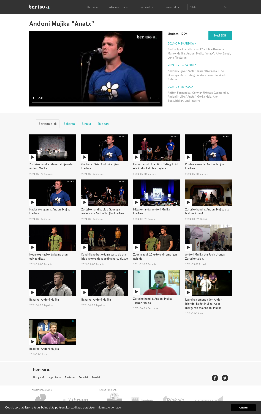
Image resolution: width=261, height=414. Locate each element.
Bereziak (83, 377)
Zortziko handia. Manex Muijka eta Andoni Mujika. (50, 166)
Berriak (96, 377)
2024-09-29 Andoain (182, 43)
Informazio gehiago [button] (109, 407)
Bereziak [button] (171, 7)
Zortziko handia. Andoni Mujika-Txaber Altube (153, 300)
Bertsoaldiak (48, 124)
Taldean (103, 124)
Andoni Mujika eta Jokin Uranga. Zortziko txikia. (205, 256)
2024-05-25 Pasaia (180, 86)
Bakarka (69, 124)
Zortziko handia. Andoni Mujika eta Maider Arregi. (207, 211)
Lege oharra (54, 377)
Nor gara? (38, 377)
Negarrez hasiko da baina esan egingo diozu (48, 256)
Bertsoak (70, 377)
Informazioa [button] (117, 7)
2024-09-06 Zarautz (182, 65)
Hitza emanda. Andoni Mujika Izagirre (151, 211)
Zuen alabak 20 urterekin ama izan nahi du (155, 256)
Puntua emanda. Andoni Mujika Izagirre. (204, 166)
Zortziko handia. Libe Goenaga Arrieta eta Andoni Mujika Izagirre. (103, 211)
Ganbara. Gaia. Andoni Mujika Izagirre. (100, 166)
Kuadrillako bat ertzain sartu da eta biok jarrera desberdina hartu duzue (104, 256)
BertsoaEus (44, 6)
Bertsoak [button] (145, 7)
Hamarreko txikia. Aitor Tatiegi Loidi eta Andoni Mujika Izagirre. (155, 166)
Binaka (86, 124)
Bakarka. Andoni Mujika (44, 299)
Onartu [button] (243, 407)
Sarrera (92, 7)
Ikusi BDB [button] (220, 35)
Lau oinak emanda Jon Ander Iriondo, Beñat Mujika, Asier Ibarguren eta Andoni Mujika (203, 303)
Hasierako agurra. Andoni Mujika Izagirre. (49, 211)
